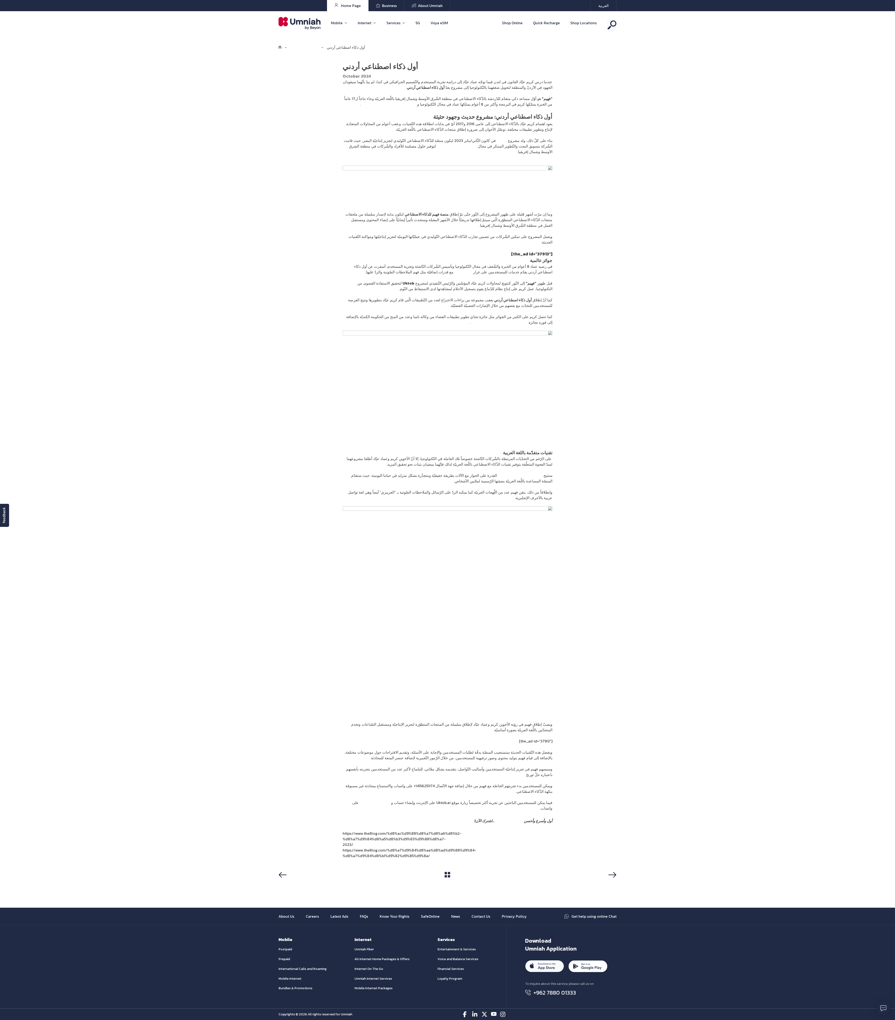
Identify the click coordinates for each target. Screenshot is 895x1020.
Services (393, 23)
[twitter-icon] (484, 1014)
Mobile (337, 23)
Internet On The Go (369, 968)
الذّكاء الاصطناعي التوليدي (457, 146)
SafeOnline (430, 916)
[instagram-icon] (503, 1014)
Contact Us (481, 916)
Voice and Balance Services (457, 959)
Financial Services (450, 968)
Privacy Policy (514, 916)
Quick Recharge (546, 23)
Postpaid (285, 949)
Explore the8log (304, 47)
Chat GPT (463, 272)
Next (611, 883)
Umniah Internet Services (373, 978)
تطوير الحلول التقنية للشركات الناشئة (389, 104)
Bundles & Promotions (295, 988)
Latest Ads (339, 916)
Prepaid (284, 959)
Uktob (502, 140)
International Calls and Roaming (303, 968)
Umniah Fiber (364, 949)
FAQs (364, 916)
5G (418, 23)
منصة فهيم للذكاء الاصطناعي (520, 475)
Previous (287, 883)
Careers (312, 916)
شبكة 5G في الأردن (508, 821)
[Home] (280, 47)
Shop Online (512, 23)
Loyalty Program (449, 978)
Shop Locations (583, 23)
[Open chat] (883, 1008)
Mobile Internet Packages (373, 988)
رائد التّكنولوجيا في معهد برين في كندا (499, 322)
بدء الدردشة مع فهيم (375, 802)
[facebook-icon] (466, 1014)
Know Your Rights (394, 916)
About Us (286, 916)
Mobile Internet (290, 978)
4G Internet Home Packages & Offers (382, 959)
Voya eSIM (439, 23)
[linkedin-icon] (475, 1014)
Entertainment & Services (456, 949)
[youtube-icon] (494, 1014)
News (455, 916)
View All (447, 883)
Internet (364, 23)
